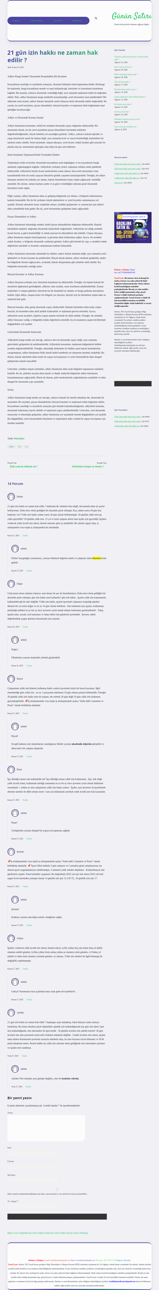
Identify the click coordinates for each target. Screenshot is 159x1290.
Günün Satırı (132, 16)
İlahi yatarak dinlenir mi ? (24, 466)
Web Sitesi (11, 1175)
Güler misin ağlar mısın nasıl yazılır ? (128, 164)
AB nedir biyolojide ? (122, 82)
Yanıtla (25, 535)
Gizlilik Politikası (36, 21)
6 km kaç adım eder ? (122, 112)
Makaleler (19, 438)
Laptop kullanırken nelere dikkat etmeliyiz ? (130, 97)
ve (26, 447)
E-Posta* (10, 1161)
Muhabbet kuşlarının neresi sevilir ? (127, 119)
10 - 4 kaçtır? (12, 1201)
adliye (11, 447)
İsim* (9, 1148)
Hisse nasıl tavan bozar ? (123, 67)
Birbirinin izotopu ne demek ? (88, 466)
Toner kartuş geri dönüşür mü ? (125, 127)
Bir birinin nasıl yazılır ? (123, 104)
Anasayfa (15, 21)
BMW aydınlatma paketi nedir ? (126, 74)
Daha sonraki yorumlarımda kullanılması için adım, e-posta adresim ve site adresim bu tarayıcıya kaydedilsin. (47, 1194)
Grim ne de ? (119, 183)
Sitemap (84, 1233)
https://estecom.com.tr (49, 1233)
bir (20, 447)
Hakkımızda (77, 21)
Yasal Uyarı (57, 21)
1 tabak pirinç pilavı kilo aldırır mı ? (127, 173)
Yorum (10, 1113)
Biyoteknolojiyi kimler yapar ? (125, 89)
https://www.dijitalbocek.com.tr (22, 1233)
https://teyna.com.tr (70, 1233)
